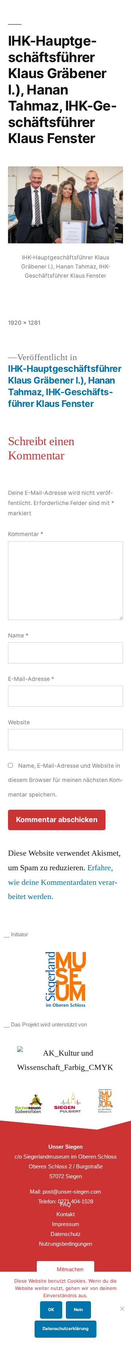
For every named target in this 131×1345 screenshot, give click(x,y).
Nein (78, 1309)
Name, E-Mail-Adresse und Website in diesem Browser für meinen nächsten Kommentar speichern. (65, 780)
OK (51, 1309)
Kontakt (65, 1214)
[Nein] (122, 1308)
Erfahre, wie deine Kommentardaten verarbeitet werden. (62, 882)
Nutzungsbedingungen (65, 1244)
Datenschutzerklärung (65, 1328)
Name (18, 635)
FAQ (65, 1204)
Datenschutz (66, 1234)
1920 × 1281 (24, 322)
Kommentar (25, 534)
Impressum (65, 1224)
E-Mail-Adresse (31, 678)
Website (19, 722)
